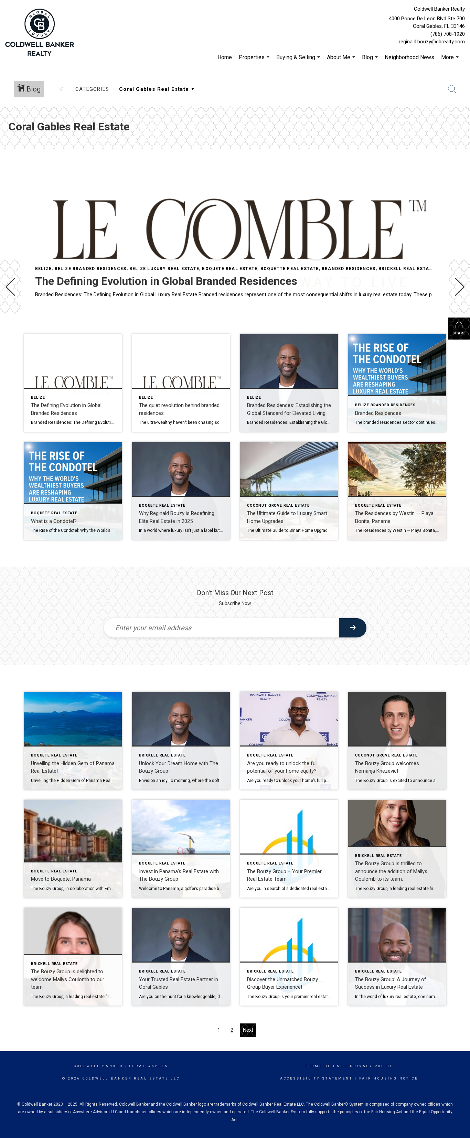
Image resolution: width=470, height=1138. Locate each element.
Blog (371, 60)
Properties (255, 60)
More (450, 60)
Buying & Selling (299, 60)
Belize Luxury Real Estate (164, 268)
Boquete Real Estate (229, 268)
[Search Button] (452, 89)
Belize (43, 268)
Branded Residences (349, 268)
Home (224, 57)
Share (459, 333)
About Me (342, 60)
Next (248, 1030)
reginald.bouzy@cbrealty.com (432, 42)
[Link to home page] (41, 33)
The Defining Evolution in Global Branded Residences (166, 281)
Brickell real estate (406, 268)
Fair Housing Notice (388, 1078)
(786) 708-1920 (447, 34)
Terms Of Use (324, 1066)
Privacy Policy (371, 1066)
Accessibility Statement (316, 1078)
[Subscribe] (352, 627)
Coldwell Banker (98, 1066)
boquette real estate (289, 268)
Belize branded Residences (91, 268)
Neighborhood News (409, 57)
